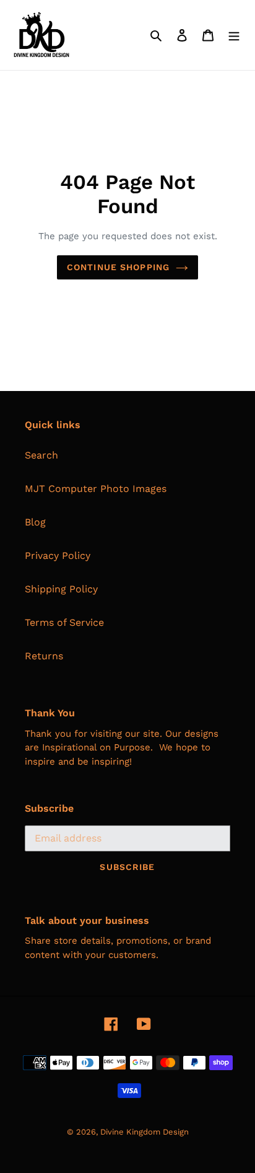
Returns (44, 656)
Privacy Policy (57, 555)
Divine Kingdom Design (144, 1131)
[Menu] (234, 34)
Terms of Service (64, 622)
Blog (35, 522)
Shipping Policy (61, 589)
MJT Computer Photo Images (95, 488)
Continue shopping (118, 267)
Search (41, 455)
